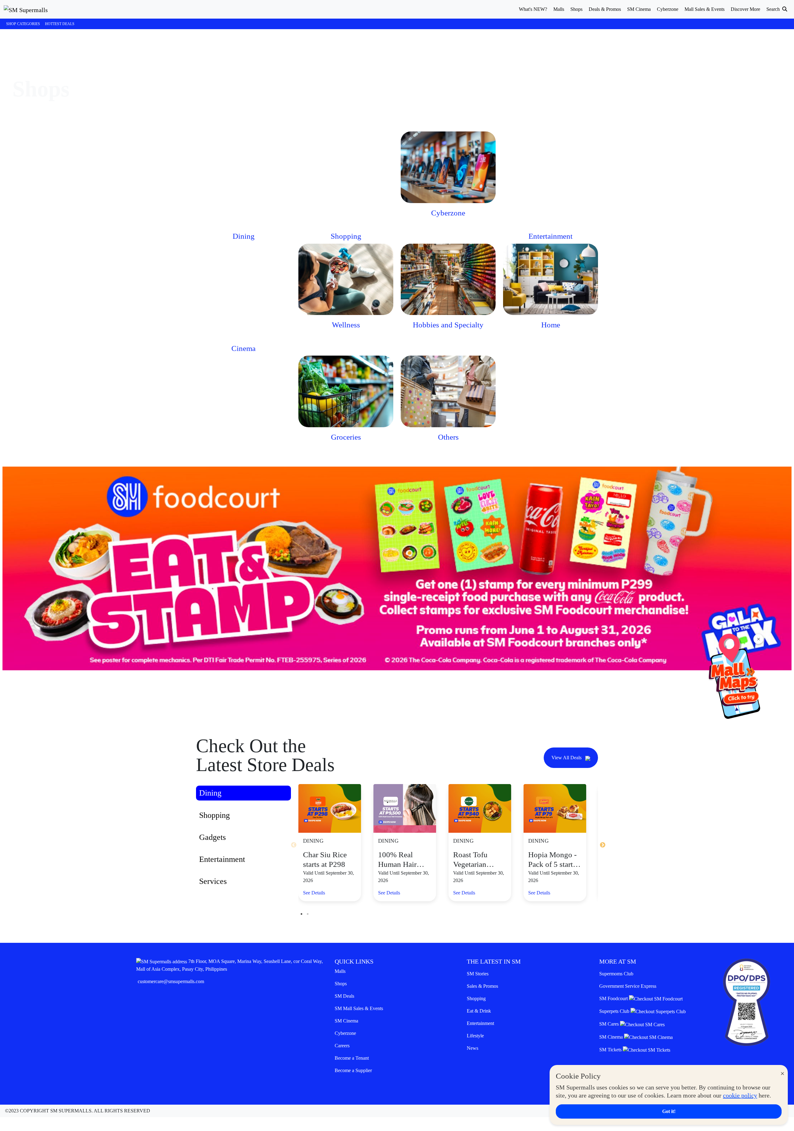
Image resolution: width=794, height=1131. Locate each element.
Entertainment (480, 1023)
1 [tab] (301, 914)
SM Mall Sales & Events (359, 1008)
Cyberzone (345, 1033)
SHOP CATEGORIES (23, 24)
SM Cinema (346, 1020)
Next (603, 845)
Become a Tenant (352, 1058)
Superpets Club (615, 1011)
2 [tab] (308, 914)
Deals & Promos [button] (605, 9)
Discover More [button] (745, 9)
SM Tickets (611, 1049)
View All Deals (567, 757)
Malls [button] (558, 9)
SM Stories (477, 973)
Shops (341, 983)
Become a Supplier (353, 1070)
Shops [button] (576, 9)
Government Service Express (627, 986)
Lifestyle (475, 1035)
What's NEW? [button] (533, 9)
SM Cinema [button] (639, 9)
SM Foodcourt (614, 998)
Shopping (476, 998)
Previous (294, 845)
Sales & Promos (482, 986)
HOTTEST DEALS (59, 24)
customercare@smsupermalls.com (171, 981)
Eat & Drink (479, 1010)
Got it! (669, 1111)
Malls (340, 971)
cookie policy (740, 1095)
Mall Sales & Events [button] (705, 9)
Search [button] (773, 9)
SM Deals (344, 996)
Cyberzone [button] (667, 9)
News (472, 1048)
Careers (342, 1045)
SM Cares (609, 1024)
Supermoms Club (616, 973)
